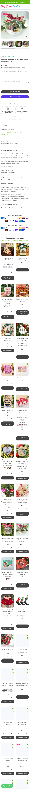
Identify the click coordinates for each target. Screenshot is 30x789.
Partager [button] (5, 125)
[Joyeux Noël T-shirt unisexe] (7, 757)
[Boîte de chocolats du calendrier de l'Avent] (7, 563)
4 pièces (7, 618)
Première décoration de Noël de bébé (7, 300)
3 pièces (11, 615)
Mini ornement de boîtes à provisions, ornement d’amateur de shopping (8, 539)
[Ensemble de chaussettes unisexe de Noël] (22, 601)
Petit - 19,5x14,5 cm (7, 728)
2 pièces (7, 615)
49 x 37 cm (10, 266)
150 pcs (26, 415)
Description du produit (9, 150)
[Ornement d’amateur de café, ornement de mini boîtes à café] (22, 529)
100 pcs (21, 415)
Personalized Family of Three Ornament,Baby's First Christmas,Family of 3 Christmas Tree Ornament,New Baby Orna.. (22, 343)
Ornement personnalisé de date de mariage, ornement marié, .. (7, 461)
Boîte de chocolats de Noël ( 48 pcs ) (22, 573)
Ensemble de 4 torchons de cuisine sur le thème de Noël (22, 685)
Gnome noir (4, 691)
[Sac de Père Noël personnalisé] (7, 713)
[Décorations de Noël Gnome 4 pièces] (22, 713)
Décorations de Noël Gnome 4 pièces (22, 723)
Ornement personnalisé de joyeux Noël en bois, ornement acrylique (22, 501)
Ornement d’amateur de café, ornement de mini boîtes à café (22, 539)
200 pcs (18, 417)
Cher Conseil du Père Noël (7, 411)
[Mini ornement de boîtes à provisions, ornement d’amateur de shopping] (7, 529)
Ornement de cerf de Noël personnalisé (22, 300)
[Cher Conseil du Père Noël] (7, 401)
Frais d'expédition (10, 67)
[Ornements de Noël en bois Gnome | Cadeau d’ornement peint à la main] (7, 674)
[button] (1, 1)
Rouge (8, 507)
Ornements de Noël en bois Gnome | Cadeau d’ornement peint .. (7, 685)
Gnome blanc (10, 691)
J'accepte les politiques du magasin (9, 103)
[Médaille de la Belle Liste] (22, 369)
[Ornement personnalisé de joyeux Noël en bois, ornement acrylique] (22, 490)
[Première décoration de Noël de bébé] (7, 290)
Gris (11, 507)
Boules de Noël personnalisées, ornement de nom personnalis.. (7, 501)
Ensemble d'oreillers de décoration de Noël (22, 767)
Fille (5, 305)
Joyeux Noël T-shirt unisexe (8, 767)
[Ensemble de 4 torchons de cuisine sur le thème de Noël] (22, 674)
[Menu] (28, 6)
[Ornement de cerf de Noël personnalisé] (22, 290)
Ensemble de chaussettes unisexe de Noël (22, 610)
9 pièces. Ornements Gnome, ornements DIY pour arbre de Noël (22, 651)
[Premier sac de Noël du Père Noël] (7, 249)
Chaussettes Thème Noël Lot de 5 (8, 650)
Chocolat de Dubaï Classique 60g (22, 259)
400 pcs (26, 417)
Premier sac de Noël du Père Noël (8, 259)
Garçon (9, 305)
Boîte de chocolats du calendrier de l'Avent (7, 573)
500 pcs (22, 419)
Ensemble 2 (25, 615)
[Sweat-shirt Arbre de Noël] (7, 369)
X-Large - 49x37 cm (8, 735)
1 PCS (3, 615)
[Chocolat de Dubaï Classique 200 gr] (7, 329)
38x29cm (5, 266)
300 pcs (22, 417)
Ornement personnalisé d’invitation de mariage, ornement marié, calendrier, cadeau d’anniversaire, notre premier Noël (22, 464)
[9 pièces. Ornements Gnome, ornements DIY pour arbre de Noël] (22, 640)
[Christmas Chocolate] (22, 401)
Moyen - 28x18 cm (7, 730)
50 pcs (18, 415)
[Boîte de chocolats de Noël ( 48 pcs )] (22, 563)
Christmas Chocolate (22, 410)
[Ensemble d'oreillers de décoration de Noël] (22, 757)
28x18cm (11, 264)
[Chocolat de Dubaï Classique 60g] (22, 249)
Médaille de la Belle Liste (22, 378)
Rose (4, 507)
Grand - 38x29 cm (7, 733)
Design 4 (25, 424)
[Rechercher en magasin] (24, 6)
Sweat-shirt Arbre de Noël (7, 378)
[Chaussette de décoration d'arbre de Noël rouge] (7, 601)
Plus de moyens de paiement (15, 100)
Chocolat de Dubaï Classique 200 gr (7, 339)
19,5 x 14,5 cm (5, 264)
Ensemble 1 (19, 615)
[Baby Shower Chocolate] (10, 6)
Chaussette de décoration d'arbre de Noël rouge (7, 610)
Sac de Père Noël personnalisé (7, 723)
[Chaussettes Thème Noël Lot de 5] (7, 640)
